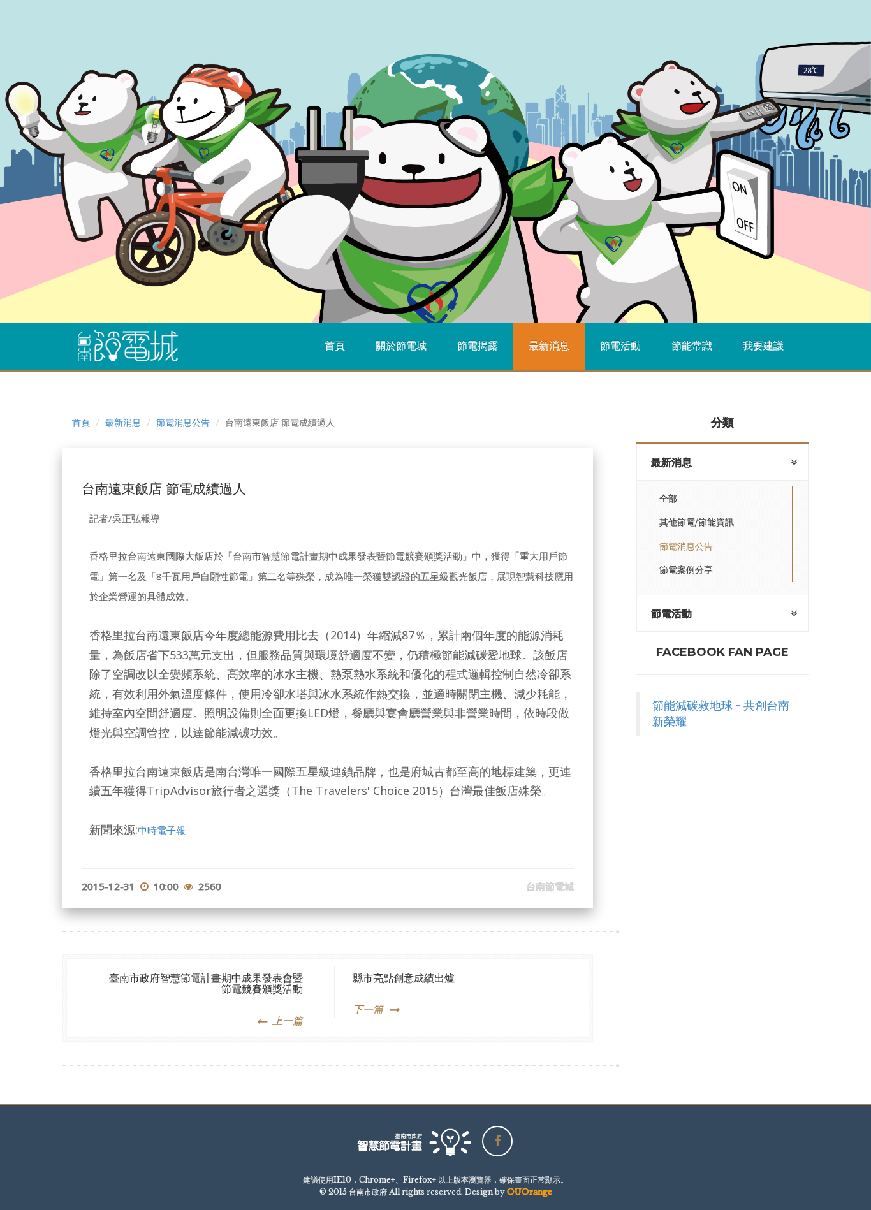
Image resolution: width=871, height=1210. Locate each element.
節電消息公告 (183, 422)
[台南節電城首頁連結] (132, 346)
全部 (668, 498)
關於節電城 (401, 346)
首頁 (335, 346)
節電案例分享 (686, 570)
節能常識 (691, 346)
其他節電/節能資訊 (696, 522)
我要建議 (763, 346)
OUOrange (529, 1192)
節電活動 (620, 346)
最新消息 (549, 346)
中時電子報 (162, 830)
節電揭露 (477, 346)
